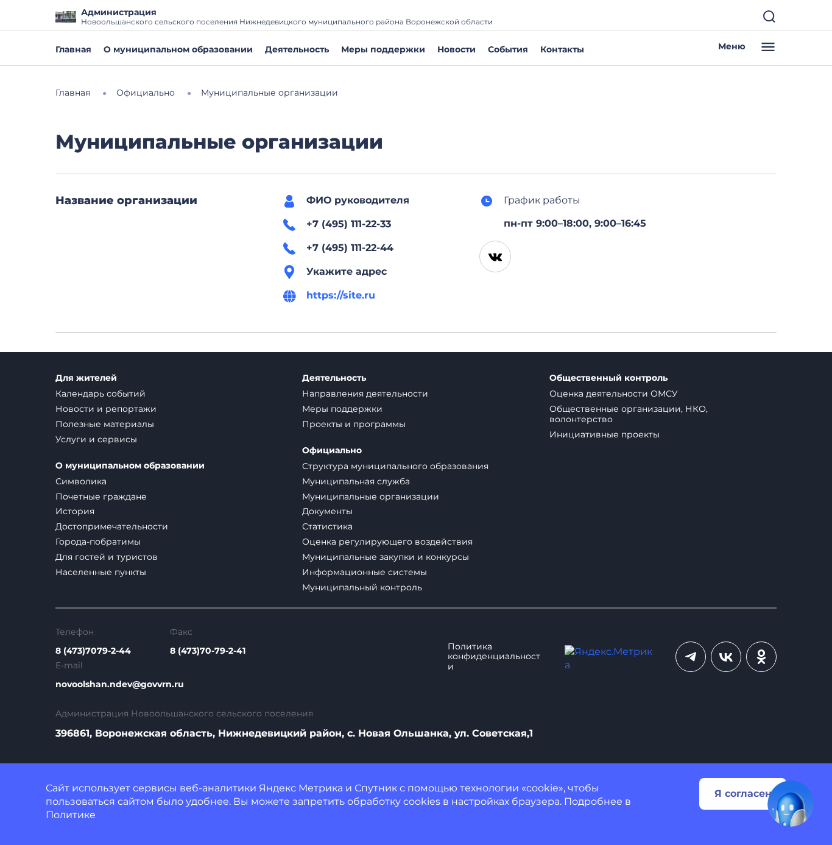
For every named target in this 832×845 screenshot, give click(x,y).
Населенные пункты (100, 572)
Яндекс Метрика (301, 788)
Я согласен (743, 793)
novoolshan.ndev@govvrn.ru (119, 684)
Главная (73, 49)
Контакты (562, 49)
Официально (332, 450)
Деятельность (297, 49)
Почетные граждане (101, 496)
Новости (456, 49)
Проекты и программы (354, 424)
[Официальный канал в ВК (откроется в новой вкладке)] (726, 657)
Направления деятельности (365, 393)
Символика (81, 481)
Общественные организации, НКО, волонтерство (628, 414)
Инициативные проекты (604, 434)
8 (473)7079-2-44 (93, 651)
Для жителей (86, 378)
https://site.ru (340, 295)
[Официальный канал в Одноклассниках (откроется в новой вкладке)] (761, 657)
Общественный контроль (608, 378)
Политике (71, 815)
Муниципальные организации (370, 496)
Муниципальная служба (356, 481)
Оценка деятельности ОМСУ (613, 393)
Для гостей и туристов (106, 556)
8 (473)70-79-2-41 (207, 651)
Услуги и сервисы (96, 439)
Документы (327, 511)
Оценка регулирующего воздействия (387, 541)
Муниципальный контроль (362, 587)
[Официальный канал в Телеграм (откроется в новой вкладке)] (690, 657)
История (74, 511)
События (508, 49)
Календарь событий (100, 393)
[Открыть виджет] (790, 803)
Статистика (327, 526)
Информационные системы (364, 572)
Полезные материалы (104, 424)
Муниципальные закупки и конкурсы (385, 556)
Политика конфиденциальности (494, 657)
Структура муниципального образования (395, 466)
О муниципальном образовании (178, 49)
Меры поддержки (383, 49)
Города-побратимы (98, 541)
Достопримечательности (111, 526)
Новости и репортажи (106, 408)
